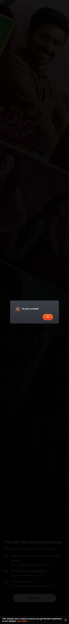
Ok (48, 317)
